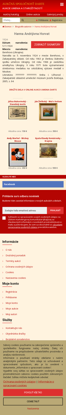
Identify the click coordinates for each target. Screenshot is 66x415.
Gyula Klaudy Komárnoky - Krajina (48, 139)
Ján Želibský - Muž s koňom (48, 101)
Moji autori (11, 314)
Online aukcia (33, 14)
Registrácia (57, 20)
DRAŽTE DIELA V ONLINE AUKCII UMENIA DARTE (33, 89)
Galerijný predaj (55, 14)
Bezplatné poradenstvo (18, 339)
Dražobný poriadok (15, 255)
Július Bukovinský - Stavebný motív (17, 103)
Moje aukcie (12, 308)
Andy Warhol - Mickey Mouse (18, 139)
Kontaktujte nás (14, 328)
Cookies (10, 272)
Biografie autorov (23, 26)
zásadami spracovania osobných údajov (35, 226)
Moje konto (12, 302)
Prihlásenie (43, 20)
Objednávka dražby (15, 333)
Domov (7, 26)
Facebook (9, 184)
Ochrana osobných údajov (19, 266)
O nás (9, 249)
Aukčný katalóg (11, 14)
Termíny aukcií (13, 261)
